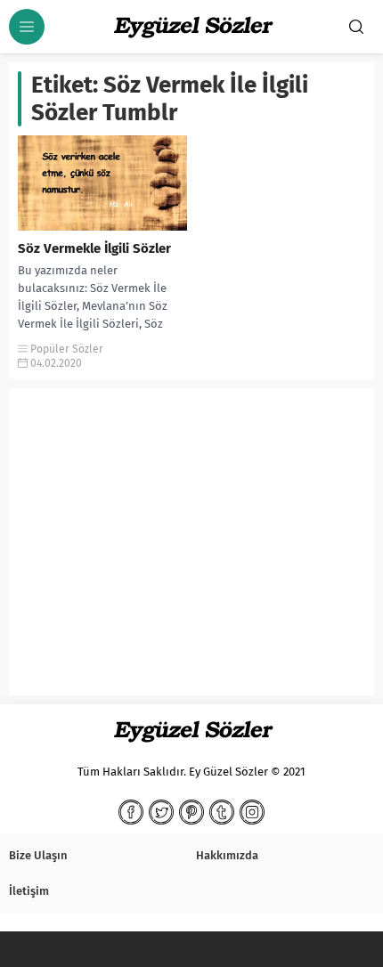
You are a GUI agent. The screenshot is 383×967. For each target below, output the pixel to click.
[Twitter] (161, 812)
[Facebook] (130, 812)
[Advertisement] (191, 548)
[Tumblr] (221, 812)
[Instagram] (252, 812)
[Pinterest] (191, 812)
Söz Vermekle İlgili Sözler (94, 248)
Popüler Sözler (66, 349)
